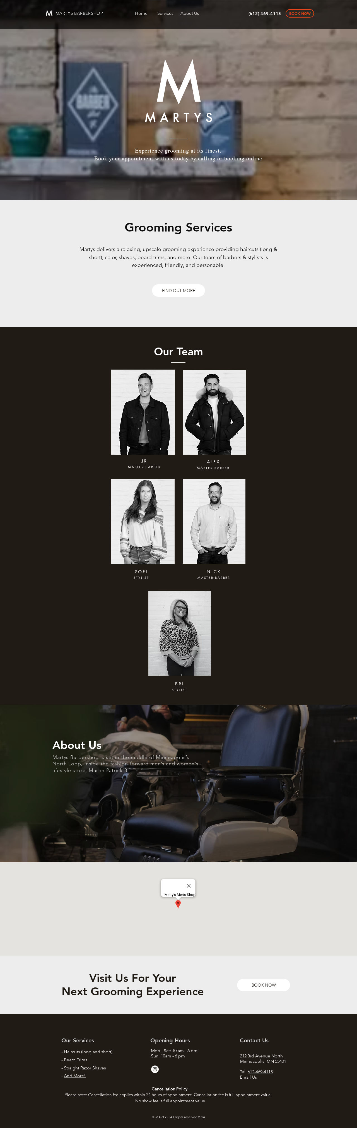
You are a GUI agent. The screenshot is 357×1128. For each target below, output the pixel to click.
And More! (75, 1075)
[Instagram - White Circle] (155, 1069)
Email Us (248, 1077)
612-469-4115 (260, 1071)
